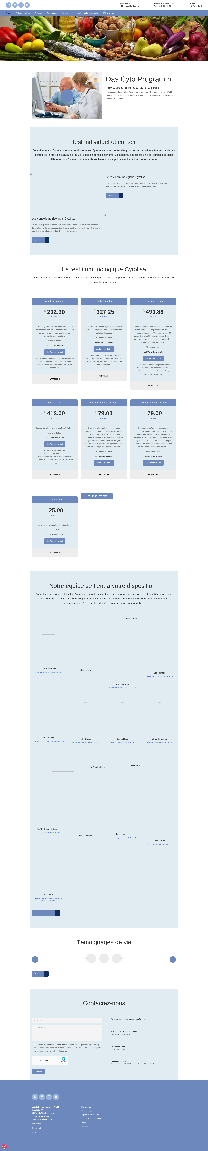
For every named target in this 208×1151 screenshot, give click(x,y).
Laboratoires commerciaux (91, 1118)
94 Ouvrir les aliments (54, 346)
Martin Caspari (85, 739)
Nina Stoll (48, 894)
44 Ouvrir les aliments (104, 456)
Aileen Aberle (85, 670)
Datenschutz (37, 1128)
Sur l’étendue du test (55, 352)
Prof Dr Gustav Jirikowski (48, 829)
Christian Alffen (122, 684)
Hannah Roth (159, 841)
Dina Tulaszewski (48, 669)
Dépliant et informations (90, 1115)
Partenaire (85, 1126)
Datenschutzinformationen (56, 1045)
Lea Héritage (159, 673)
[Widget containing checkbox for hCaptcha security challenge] (50, 1060)
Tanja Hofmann (85, 836)
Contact (84, 1122)
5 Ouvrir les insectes (55, 535)
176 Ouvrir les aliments (104, 342)
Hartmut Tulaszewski (159, 739)
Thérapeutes (86, 1107)
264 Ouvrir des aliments (153, 352)
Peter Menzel (48, 738)
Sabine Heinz (122, 739)
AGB (34, 1132)
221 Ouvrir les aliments (55, 438)
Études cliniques (87, 1111)
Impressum (36, 1124)
